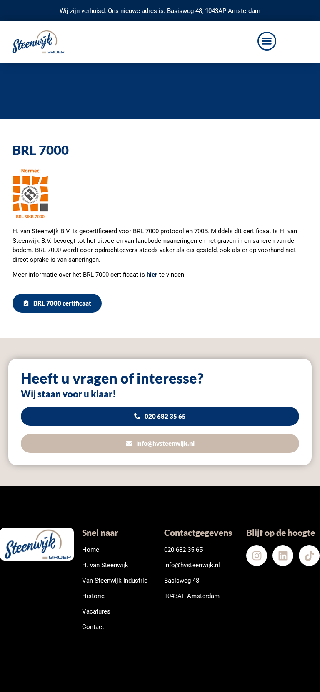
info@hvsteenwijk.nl (192, 565)
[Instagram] (256, 555)
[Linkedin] (282, 555)
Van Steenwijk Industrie (115, 580)
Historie (93, 596)
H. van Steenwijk (105, 565)
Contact (93, 627)
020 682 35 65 (183, 549)
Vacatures (96, 611)
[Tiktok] (309, 555)
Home (90, 549)
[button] (267, 41)
